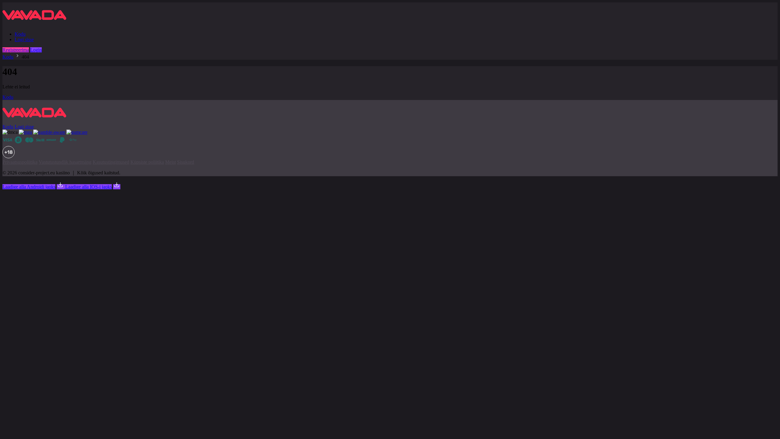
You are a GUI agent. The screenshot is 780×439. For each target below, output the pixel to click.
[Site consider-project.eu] (36, 23)
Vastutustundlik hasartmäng (65, 162)
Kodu (20, 34)
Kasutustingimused (111, 162)
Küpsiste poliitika (147, 162)
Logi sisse (24, 39)
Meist (170, 162)
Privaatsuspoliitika (19, 162)
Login (36, 49)
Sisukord (185, 162)
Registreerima (15, 49)
